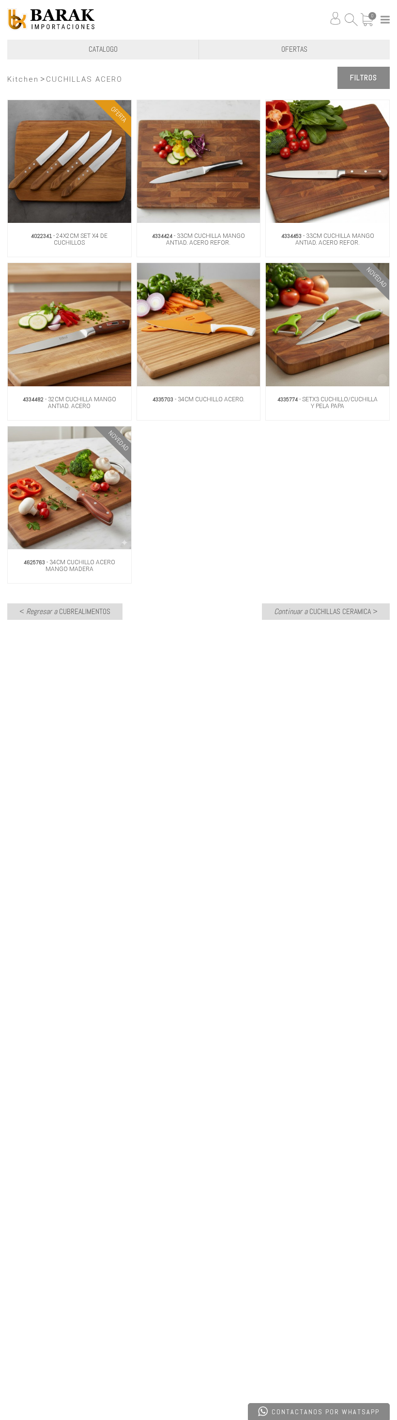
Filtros (363, 78)
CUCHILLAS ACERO (84, 79)
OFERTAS (294, 49)
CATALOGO (103, 49)
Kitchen (23, 79)
